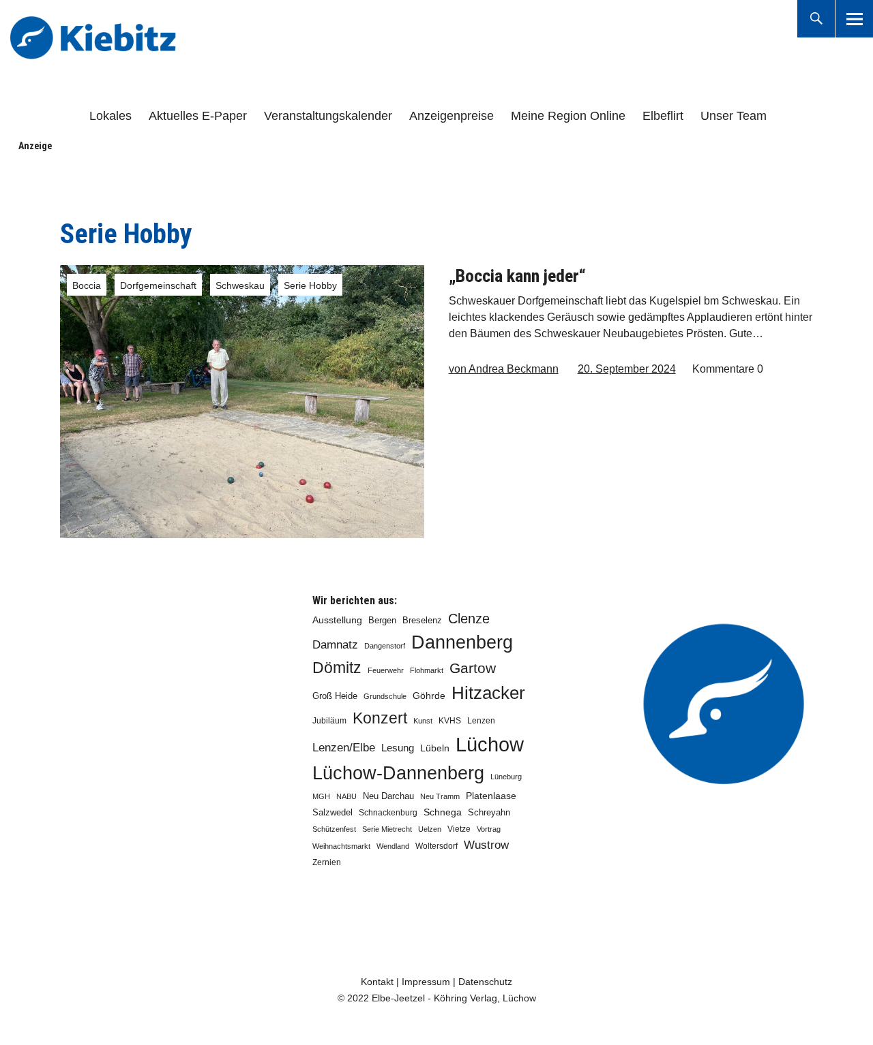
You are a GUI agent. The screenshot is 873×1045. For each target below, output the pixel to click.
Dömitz (336, 667)
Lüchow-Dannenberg (398, 773)
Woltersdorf (436, 846)
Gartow (472, 668)
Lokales (110, 116)
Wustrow (486, 845)
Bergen (382, 620)
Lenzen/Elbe (343, 747)
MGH (321, 796)
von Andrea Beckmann (504, 369)
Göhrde (429, 695)
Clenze (469, 618)
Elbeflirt (662, 116)
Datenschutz (485, 981)
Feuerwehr (386, 670)
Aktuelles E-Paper (198, 116)
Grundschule (385, 696)
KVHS (450, 721)
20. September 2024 (627, 369)
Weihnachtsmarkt (341, 846)
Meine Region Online (568, 116)
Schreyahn (489, 812)
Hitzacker (488, 693)
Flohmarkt (426, 670)
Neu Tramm (440, 796)
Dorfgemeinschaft (158, 285)
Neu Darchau (388, 796)
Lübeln (434, 748)
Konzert (380, 718)
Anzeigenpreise (451, 116)
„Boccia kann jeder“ (517, 276)
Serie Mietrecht (387, 829)
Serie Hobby (310, 285)
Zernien (326, 862)
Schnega (443, 812)
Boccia (86, 285)
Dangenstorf (384, 646)
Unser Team (733, 116)
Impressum (426, 981)
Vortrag (489, 829)
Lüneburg (506, 777)
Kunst (422, 721)
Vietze (459, 829)
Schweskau (240, 285)
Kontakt (377, 981)
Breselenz (422, 620)
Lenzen (481, 721)
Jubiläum (329, 721)
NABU (346, 796)
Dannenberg (462, 642)
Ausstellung (337, 619)
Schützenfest (334, 829)
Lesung (397, 748)
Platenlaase (491, 796)
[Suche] (816, 18)
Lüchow (490, 744)
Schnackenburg (388, 812)
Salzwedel (332, 812)
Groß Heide (334, 696)
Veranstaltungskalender (328, 116)
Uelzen (429, 829)
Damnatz (335, 644)
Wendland (392, 846)
